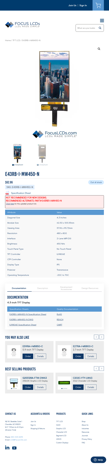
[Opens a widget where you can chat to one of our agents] (98, 460)
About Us (85, 425)
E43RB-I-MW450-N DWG (21, 319)
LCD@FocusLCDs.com (18, 440)
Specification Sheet (21, 193)
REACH (60, 319)
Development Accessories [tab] (66, 288)
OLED (58, 425)
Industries (85, 428)
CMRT (59, 325)
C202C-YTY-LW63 (82, 377)
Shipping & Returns (38, 428)
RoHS (59, 314)
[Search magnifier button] (100, 27)
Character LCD (61, 432)
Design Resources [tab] (90, 288)
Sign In (83, 5)
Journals (85, 435)
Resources (85, 432)
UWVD (58, 439)
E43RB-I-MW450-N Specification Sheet (28, 314)
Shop (83, 421)
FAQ (83, 443)
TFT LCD (16, 40)
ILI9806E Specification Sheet (23, 325)
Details (40, 356)
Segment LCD (61, 435)
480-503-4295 (17, 437)
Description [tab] (42, 288)
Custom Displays (62, 443)
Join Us (72, 5)
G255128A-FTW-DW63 (35, 377)
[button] (99, 48)
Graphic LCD (61, 428)
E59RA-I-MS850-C (33, 346)
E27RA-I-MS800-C (83, 346)
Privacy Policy (87, 439)
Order (28, 356)
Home (8, 40)
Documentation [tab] (19, 288)
